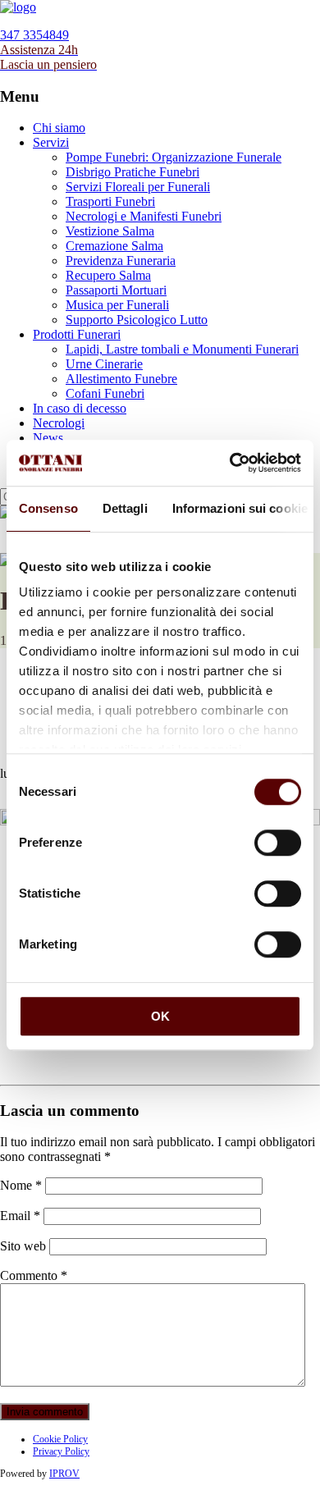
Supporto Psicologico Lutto (137, 320)
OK (160, 1016)
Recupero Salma (108, 275)
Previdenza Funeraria (121, 260)
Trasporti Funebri (110, 201)
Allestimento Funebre (121, 379)
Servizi (51, 142)
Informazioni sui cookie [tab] (240, 508)
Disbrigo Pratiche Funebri (132, 172)
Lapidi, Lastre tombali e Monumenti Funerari (182, 349)
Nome (21, 1185)
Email (20, 1216)
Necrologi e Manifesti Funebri (144, 216)
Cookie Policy (60, 1439)
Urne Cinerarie (104, 364)
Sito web (23, 1246)
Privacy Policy (61, 1451)
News (48, 438)
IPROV (64, 1473)
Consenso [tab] (48, 508)
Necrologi (59, 423)
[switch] (277, 843)
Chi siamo (59, 128)
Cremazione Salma (114, 246)
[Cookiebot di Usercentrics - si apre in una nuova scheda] (230, 462)
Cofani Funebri (105, 393)
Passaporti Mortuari (116, 290)
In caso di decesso (79, 408)
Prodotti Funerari (77, 334)
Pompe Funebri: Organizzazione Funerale (173, 157)
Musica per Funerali (117, 305)
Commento (33, 1275)
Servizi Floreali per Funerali (138, 187)
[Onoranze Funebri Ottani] (18, 7)
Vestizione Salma (110, 231)
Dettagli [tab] (125, 508)
